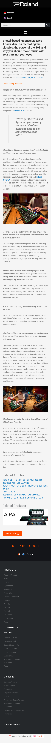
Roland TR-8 (19, 111)
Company (9, 676)
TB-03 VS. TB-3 (9, 492)
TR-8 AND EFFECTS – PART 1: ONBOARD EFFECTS (23, 498)
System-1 (39, 78)
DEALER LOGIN (12, 724)
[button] (25, 32)
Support (8, 632)
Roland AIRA (21, 78)
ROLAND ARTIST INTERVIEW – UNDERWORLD (21, 495)
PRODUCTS (10, 569)
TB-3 (33, 78)
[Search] (47, 25)
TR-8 (28, 78)
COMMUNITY (11, 627)
